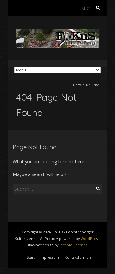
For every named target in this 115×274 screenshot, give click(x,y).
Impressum (49, 257)
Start (31, 257)
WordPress (90, 238)
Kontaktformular (79, 257)
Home (77, 85)
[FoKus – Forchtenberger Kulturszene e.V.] (57, 32)
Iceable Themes (73, 244)
